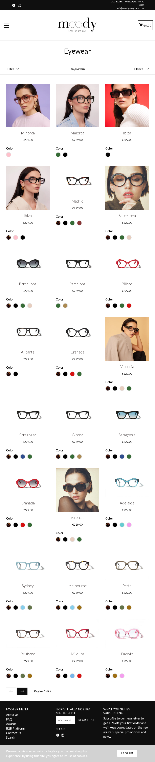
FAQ (9, 719)
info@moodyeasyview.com (130, 8)
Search (10, 737)
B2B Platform (15, 728)
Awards (11, 724)
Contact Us (13, 733)
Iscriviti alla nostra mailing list (73, 711)
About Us (12, 714)
